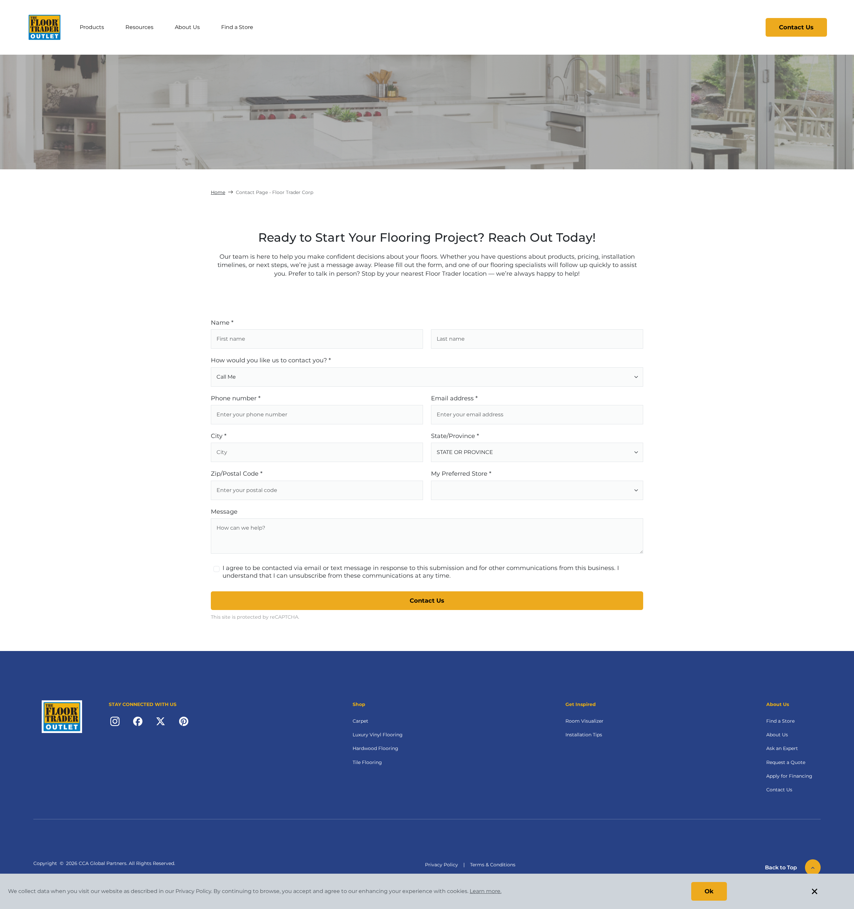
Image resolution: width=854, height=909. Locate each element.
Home (218, 192)
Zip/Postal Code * (237, 473)
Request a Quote (785, 762)
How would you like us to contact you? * (271, 360)
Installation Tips (583, 735)
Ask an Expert (782, 748)
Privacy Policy (441, 865)
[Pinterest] (183, 721)
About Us (187, 27)
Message (224, 511)
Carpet (360, 721)
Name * (222, 322)
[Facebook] (137, 721)
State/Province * (455, 436)
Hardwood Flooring (375, 748)
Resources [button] (139, 27)
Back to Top (781, 867)
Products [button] (92, 27)
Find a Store (237, 27)
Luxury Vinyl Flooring (378, 735)
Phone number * (236, 398)
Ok (709, 891)
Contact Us (796, 27)
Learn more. (485, 891)
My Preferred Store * (461, 473)
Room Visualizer (584, 721)
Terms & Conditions (492, 865)
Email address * (454, 398)
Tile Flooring (367, 762)
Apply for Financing (789, 776)
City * (219, 436)
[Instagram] (115, 721)
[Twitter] (160, 721)
